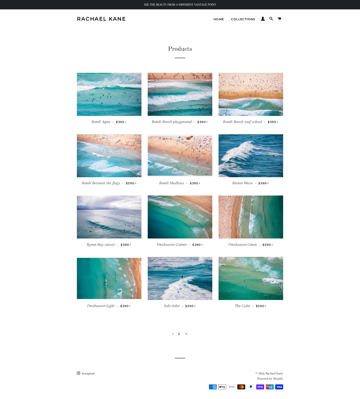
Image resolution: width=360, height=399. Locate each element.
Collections (243, 19)
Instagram (88, 373)
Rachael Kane (101, 19)
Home (219, 19)
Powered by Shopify (270, 378)
